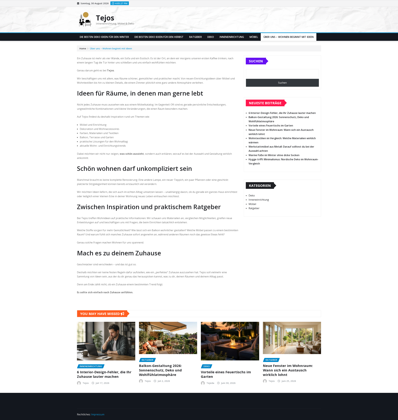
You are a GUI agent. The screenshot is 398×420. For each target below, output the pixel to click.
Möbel (254, 37)
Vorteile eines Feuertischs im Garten (271, 125)
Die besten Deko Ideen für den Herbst (159, 37)
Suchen (256, 61)
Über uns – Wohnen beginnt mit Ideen (289, 37)
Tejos (105, 17)
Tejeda (210, 382)
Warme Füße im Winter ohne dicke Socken (274, 155)
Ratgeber (195, 37)
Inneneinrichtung (232, 37)
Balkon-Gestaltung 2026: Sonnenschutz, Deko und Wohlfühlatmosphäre (160, 370)
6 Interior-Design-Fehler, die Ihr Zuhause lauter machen (282, 113)
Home (82, 48)
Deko (210, 37)
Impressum (97, 414)
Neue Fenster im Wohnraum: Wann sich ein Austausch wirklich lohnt (288, 370)
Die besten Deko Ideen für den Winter (104, 37)
